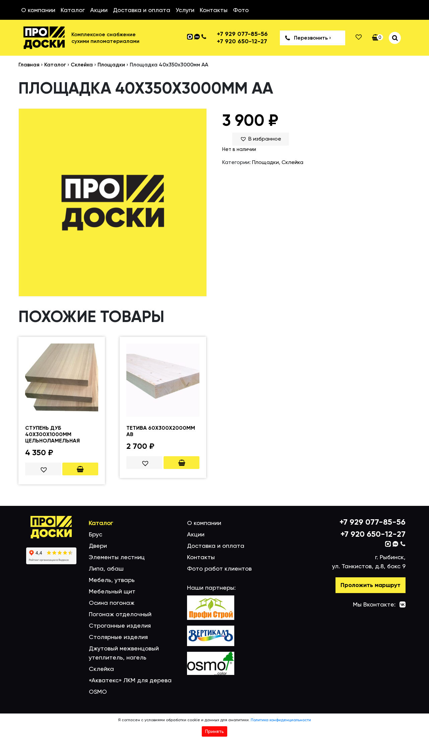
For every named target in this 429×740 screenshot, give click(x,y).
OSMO (98, 691)
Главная (29, 64)
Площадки (111, 64)
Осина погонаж (111, 602)
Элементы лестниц (117, 557)
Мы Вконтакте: (374, 604)
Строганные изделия (120, 625)
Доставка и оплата (141, 9)
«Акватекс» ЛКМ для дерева (130, 680)
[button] (260, 139)
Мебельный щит (112, 591)
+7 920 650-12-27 (242, 41)
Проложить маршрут (371, 585)
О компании (38, 9)
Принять (214, 731)
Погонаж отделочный (120, 614)
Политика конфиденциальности (281, 720)
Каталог (73, 9)
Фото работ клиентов (219, 568)
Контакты (214, 9)
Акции (99, 9)
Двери (98, 545)
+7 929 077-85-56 (242, 34)
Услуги (185, 9)
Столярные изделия (118, 636)
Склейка (82, 64)
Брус (95, 534)
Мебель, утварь (112, 579)
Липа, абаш (106, 568)
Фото (241, 9)
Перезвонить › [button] (312, 38)
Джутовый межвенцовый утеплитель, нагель (124, 653)
